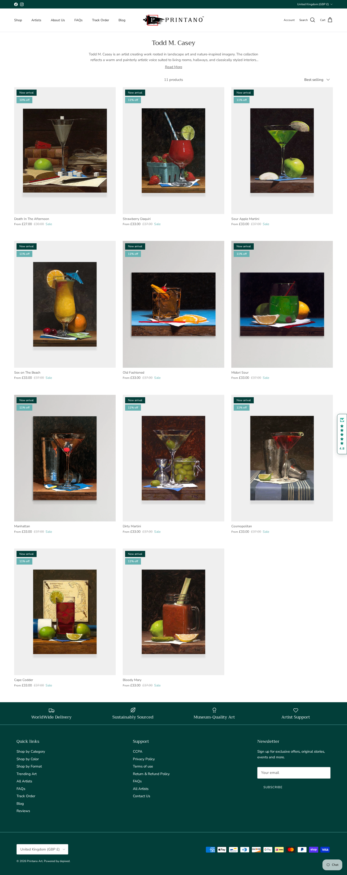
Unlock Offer (173, 456)
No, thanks (173, 484)
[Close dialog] (220, 384)
